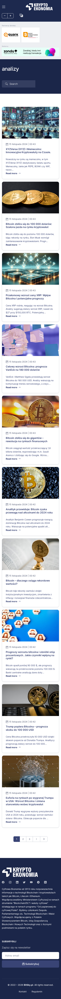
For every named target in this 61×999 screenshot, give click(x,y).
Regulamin (37, 991)
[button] (21, 15)
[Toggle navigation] (4, 7)
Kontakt (23, 991)
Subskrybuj (32, 963)
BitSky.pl (28, 985)
